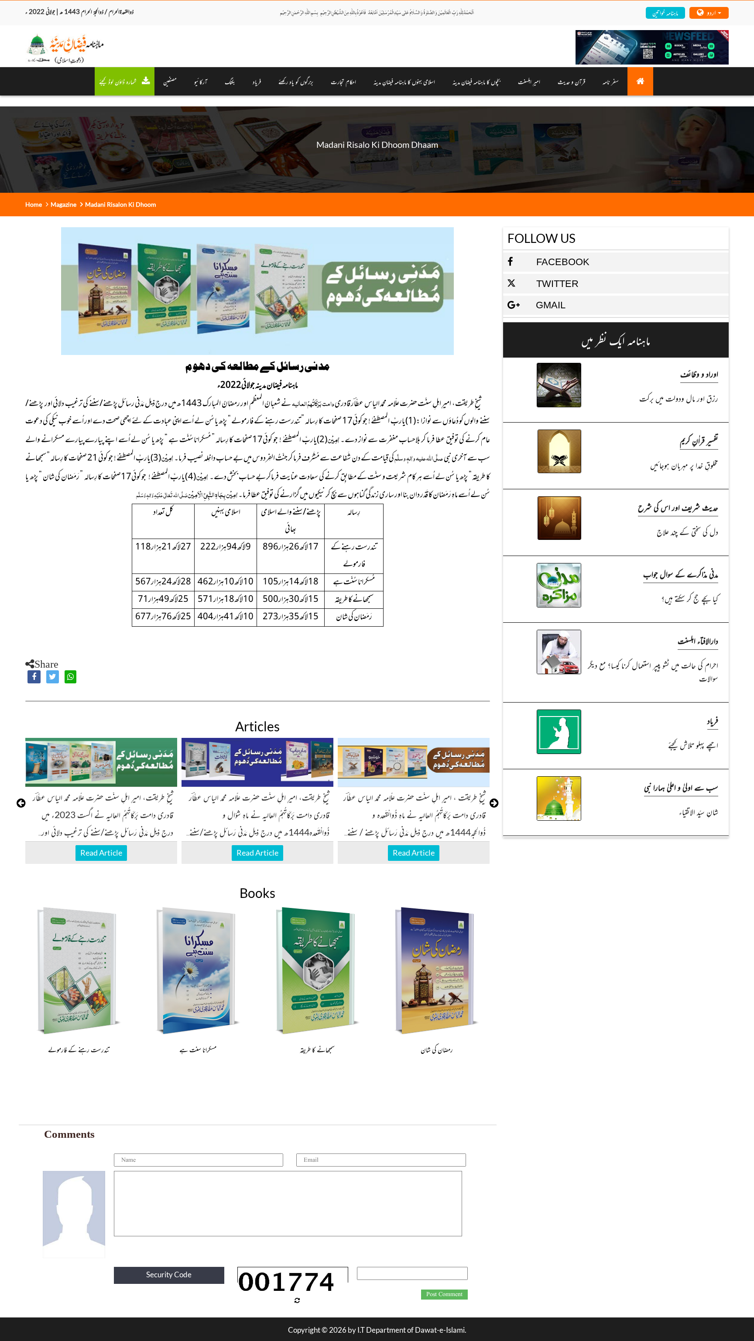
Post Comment (444, 1294)
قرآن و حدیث (571, 81)
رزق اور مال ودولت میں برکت (678, 397)
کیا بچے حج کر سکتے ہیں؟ (689, 598)
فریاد (257, 81)
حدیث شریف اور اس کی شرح (678, 507)
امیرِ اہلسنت (529, 81)
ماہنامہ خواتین (665, 12)
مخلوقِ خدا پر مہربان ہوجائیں (684, 464)
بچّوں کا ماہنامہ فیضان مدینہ (476, 81)
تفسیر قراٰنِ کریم (699, 440)
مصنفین (170, 81)
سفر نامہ (611, 81)
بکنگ (230, 81)
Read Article (101, 852)
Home (33, 204)
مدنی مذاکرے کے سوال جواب (680, 573)
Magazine (63, 204)
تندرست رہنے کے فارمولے (79, 1049)
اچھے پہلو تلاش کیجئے (693, 744)
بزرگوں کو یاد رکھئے (295, 81)
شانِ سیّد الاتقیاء (698, 811)
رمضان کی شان (437, 1049)
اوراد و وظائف (699, 373)
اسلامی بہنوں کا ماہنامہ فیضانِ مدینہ (404, 81)
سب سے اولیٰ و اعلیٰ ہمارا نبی (681, 786)
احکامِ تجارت (343, 81)
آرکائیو (200, 81)
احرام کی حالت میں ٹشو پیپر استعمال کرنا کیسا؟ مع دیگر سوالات (653, 671)
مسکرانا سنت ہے (197, 1049)
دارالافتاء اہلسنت (698, 640)
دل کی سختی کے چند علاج (687, 531)
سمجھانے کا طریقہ (317, 1049)
